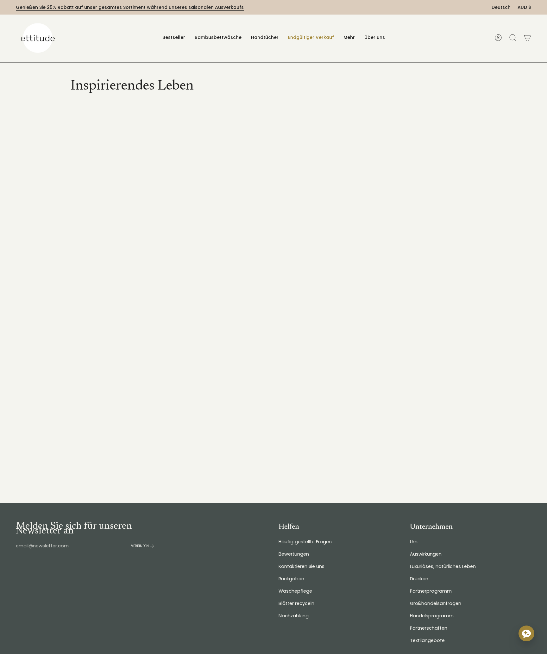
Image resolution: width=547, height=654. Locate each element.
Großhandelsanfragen (435, 603)
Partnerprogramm (431, 591)
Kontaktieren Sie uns (301, 566)
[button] (218, 37)
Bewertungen (294, 554)
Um (414, 542)
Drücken (419, 579)
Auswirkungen (426, 554)
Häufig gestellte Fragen (305, 542)
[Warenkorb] (527, 37)
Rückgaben (291, 579)
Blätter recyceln (296, 603)
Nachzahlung (294, 616)
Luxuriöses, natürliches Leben (443, 566)
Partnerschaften (428, 628)
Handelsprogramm (432, 616)
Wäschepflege (295, 591)
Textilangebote (427, 640)
